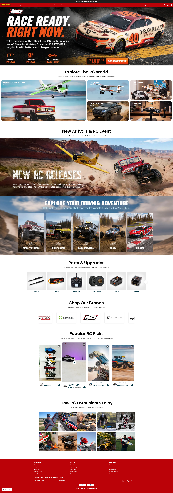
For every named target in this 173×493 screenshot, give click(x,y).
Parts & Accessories (113, 471)
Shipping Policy (73, 467)
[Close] (9, 489)
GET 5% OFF (5, 489)
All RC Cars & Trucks (113, 467)
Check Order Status (38, 471)
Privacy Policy (73, 473)
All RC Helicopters (113, 469)
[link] (67, 5)
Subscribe (62, 480)
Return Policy (73, 469)
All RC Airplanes (112, 464)
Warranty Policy (73, 471)
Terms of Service (37, 473)
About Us (36, 464)
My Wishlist (111, 473)
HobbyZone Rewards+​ (39, 467)
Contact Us (72, 464)
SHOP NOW (5, 84)
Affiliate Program (37, 469)
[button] (164, 5)
